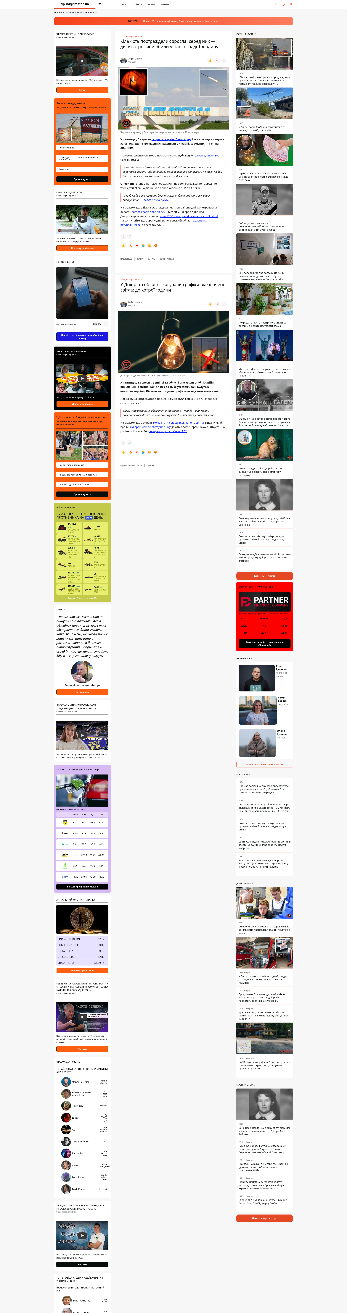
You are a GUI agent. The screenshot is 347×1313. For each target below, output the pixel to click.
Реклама (165, 4)
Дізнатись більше (82, 403)
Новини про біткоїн (82, 970)
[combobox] (100, 323)
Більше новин (264, 576)
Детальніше (82, 692)
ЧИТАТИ (82, 1264)
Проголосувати (82, 179)
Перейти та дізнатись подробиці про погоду (82, 337)
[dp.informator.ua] (74, 4)
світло (150, 465)
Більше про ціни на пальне (82, 886)
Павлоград (126, 259)
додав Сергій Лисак (156, 200)
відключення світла (131, 465)
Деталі (82, 89)
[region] (82, 331)
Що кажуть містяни (82, 248)
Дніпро (124, 4)
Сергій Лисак (167, 259)
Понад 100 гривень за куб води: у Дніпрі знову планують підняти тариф (181, 21)
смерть (151, 259)
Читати (82, 1049)
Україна (151, 4)
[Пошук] (291, 4)
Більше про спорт (264, 1218)
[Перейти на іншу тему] (283, 4)
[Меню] (99, 4)
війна (140, 259)
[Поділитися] (217, 60)
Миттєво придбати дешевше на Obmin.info (264, 644)
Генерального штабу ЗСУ (87, 598)
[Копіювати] (224, 60)
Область (138, 4)
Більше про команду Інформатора (265, 764)
